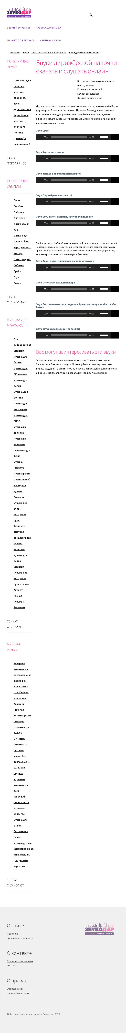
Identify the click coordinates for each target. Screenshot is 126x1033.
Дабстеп (19, 212)
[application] (73, 137)
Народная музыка (20, 488)
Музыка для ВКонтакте (21, 371)
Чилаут (18, 253)
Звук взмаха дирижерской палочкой (58, 173)
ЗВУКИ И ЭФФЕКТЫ (18, 27)
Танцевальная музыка (22, 540)
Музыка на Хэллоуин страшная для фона (22, 447)
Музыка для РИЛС (21, 418)
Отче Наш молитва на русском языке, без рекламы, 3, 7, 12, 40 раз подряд (22, 756)
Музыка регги (22, 473)
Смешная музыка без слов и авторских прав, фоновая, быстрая (20, 514)
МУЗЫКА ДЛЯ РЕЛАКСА (20, 40)
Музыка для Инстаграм (21, 406)
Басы (17, 200)
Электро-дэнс (22, 259)
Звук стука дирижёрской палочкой (58, 328)
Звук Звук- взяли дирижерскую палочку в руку (65, 261)
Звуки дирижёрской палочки (84, 52)
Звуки (26, 52)
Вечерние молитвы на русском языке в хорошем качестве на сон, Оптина (22, 678)
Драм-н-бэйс (21, 241)
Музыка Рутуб (22, 479)
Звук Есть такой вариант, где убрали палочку (64, 216)
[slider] (104, 137)
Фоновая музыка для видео (20, 555)
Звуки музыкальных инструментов (48, 52)
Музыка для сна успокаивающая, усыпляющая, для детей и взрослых (24, 854)
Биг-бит (18, 206)
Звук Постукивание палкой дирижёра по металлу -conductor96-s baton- (76, 305)
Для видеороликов (22, 341)
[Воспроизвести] (40, 137)
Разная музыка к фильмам (19, 601)
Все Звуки (15, 52)
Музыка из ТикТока (20, 429)
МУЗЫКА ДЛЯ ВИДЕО (48, 27)
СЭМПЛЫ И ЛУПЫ (50, 40)
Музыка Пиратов (19, 464)
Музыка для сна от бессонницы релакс (21, 828)
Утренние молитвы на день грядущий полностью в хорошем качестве (21, 796)
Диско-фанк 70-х (21, 226)
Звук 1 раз (42, 130)
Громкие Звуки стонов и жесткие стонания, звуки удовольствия (22, 95)
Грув (16, 277)
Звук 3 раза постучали (50, 152)
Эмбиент (19, 265)
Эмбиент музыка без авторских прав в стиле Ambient (21, 578)
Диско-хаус (21, 235)
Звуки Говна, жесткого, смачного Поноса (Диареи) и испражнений (22, 130)
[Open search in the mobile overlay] (91, 15)
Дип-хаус (19, 218)
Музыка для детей (21, 382)
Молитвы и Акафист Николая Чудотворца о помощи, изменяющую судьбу (22, 715)
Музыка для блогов (21, 359)
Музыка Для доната (21, 394)
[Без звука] (97, 137)
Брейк (17, 271)
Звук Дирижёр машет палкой (54, 195)
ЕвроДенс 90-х (22, 247)
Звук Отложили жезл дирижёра (55, 282)
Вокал (17, 283)
